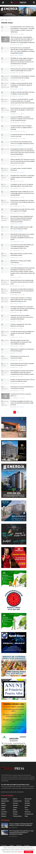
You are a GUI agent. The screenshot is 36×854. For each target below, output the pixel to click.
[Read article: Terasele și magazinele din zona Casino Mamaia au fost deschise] (5, 326)
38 (24, 213)
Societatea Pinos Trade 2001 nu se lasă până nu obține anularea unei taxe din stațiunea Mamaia (22, 177)
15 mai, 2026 (13, 65)
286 (22, 55)
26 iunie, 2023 (14, 223)
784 (24, 122)
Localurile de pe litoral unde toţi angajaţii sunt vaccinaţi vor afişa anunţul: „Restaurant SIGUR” (22, 333)
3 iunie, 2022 (14, 264)
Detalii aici (20, 851)
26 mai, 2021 (13, 321)
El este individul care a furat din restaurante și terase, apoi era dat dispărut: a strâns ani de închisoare (22, 109)
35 (21, 223)
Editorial (3, 814)
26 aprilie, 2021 (14, 328)
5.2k (22, 145)
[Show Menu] (3, 2)
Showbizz (27, 803)
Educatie (3, 816)
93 (23, 181)
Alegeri (3, 803)
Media (14, 809)
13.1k (25, 131)
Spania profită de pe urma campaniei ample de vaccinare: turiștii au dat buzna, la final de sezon (21, 282)
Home (2, 19)
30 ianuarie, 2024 (15, 172)
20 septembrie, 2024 (15, 138)
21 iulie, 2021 (14, 303)
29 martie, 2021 (14, 360)
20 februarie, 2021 (15, 390)
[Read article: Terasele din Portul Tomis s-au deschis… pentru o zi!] (5, 396)
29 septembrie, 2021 (15, 294)
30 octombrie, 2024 (15, 131)
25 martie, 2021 (14, 367)
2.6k (24, 80)
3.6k (21, 156)
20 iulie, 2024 (14, 145)
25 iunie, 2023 (14, 230)
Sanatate (27, 801)
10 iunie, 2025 (14, 96)
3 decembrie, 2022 (15, 241)
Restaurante (28, 798)
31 (22, 257)
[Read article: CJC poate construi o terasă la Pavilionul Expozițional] (5, 171)
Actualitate (4, 798)
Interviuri (15, 803)
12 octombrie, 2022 (15, 250)
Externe (15, 798)
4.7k (21, 65)
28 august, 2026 (14, 34)
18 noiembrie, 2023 (15, 197)
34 (21, 230)
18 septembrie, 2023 (15, 213)
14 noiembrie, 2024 (15, 122)
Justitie (15, 807)
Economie (4, 812)
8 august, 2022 (14, 257)
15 (22, 360)
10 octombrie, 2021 (15, 286)
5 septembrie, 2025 (15, 80)
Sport (26, 807)
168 (24, 172)
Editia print (19, 845)
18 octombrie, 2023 (15, 206)
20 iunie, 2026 (14, 55)
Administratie (5, 801)
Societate (27, 805)
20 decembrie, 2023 (15, 188)
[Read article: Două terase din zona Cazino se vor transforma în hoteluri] (5, 358)
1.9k (22, 96)
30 (24, 206)
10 (24, 188)
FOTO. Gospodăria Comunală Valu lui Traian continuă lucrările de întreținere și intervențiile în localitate (21, 832)
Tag (6, 19)
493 (23, 113)
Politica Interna (17, 816)
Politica (15, 814)
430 (23, 72)
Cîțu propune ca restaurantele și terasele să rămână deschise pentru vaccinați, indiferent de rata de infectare (22, 290)
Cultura (3, 809)
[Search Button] (34, 2)
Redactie (11, 845)
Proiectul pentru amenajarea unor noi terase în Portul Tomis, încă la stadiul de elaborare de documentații (22, 202)
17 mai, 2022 (13, 277)
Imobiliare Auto (17, 801)
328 (23, 34)
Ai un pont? (4, 845)
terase (9, 19)
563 (22, 44)
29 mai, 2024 (13, 156)
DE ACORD (28, 851)
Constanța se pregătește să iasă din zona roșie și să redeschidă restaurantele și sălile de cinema (21, 402)
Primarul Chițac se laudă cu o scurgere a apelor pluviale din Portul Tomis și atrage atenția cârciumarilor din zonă (21, 299)
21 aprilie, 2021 (14, 337)
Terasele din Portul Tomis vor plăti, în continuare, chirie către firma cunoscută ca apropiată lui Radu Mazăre (21, 317)
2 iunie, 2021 (14, 312)
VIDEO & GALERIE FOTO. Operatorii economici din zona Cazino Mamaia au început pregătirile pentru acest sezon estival (22, 161)
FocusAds (26, 845)
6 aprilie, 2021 (14, 353)
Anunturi (3, 805)
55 (21, 321)
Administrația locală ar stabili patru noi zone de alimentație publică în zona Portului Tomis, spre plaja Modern (22, 193)
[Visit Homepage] (18, 2)
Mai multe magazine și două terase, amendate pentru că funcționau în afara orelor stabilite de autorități (20, 342)
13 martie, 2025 (14, 113)
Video (26, 816)
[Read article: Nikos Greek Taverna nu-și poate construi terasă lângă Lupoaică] (5, 256)
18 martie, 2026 (14, 72)
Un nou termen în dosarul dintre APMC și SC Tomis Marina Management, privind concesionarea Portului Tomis (22, 246)
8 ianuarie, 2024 (14, 181)
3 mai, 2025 (13, 105)
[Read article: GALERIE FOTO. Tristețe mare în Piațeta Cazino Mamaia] (5, 263)
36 (24, 383)
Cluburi (3, 807)
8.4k (25, 138)
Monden (15, 812)
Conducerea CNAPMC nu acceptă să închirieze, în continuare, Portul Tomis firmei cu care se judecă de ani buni (21, 118)
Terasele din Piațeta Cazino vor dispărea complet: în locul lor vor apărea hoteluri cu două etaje (21, 127)
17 (21, 312)
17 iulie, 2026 (14, 44)
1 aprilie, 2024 (14, 165)
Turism (27, 809)
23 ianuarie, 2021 (15, 406)
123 (21, 264)
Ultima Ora (28, 812)
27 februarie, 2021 (15, 383)
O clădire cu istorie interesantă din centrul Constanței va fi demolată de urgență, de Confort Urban (21, 85)
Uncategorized (29, 814)
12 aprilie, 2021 (14, 346)
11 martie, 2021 (14, 376)
